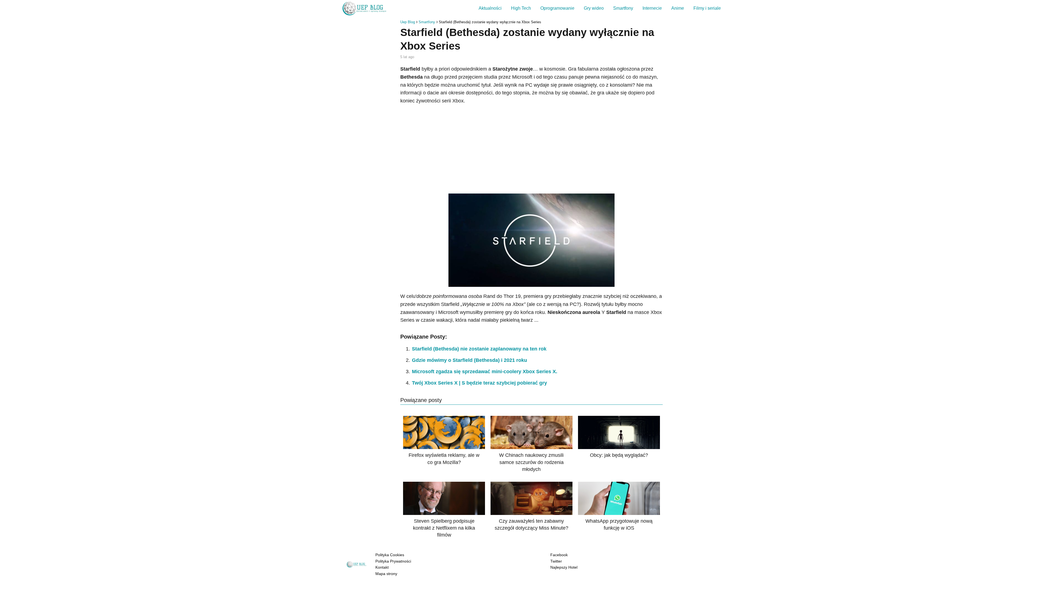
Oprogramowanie (557, 8)
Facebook (559, 555)
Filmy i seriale (707, 8)
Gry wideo (594, 8)
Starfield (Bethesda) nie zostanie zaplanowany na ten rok (479, 349)
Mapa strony (386, 573)
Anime (677, 8)
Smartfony (623, 8)
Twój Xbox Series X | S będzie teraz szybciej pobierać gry (479, 383)
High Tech (521, 8)
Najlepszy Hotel (563, 567)
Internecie (652, 8)
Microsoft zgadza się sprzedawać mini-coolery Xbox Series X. (484, 371)
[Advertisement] (531, 149)
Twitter (556, 561)
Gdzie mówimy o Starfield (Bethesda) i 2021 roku (469, 360)
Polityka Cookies (389, 555)
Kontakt (382, 567)
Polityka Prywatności (393, 561)
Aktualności (490, 8)
